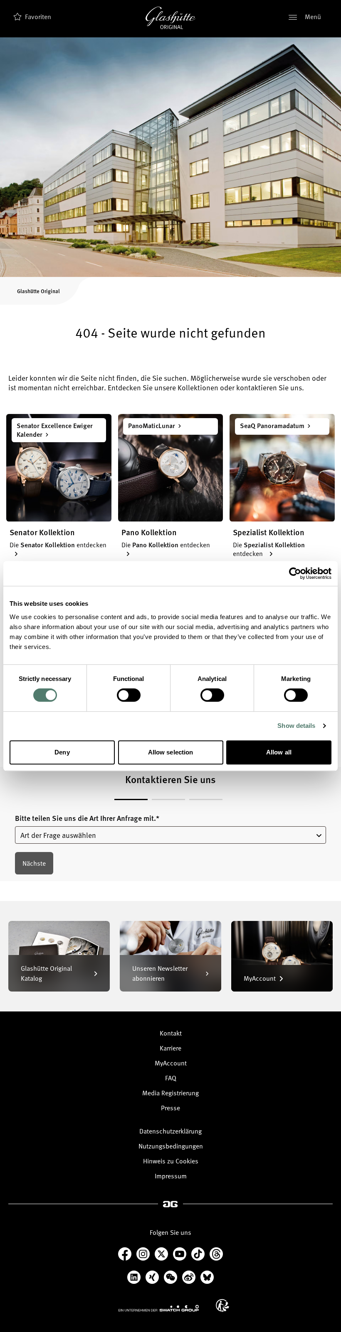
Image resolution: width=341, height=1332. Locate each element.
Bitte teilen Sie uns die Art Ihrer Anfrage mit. (87, 818)
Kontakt (171, 1033)
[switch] (129, 695)
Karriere (170, 1048)
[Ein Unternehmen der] (159, 1308)
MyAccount (171, 1063)
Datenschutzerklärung (170, 1131)
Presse (170, 1108)
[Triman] (222, 1305)
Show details (296, 725)
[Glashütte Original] (170, 18)
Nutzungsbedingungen (170, 1146)
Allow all (279, 752)
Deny (61, 752)
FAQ (170, 1078)
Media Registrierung (170, 1093)
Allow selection (170, 752)
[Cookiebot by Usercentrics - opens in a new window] (295, 573)
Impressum (171, 1176)
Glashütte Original (38, 291)
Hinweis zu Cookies (170, 1161)
